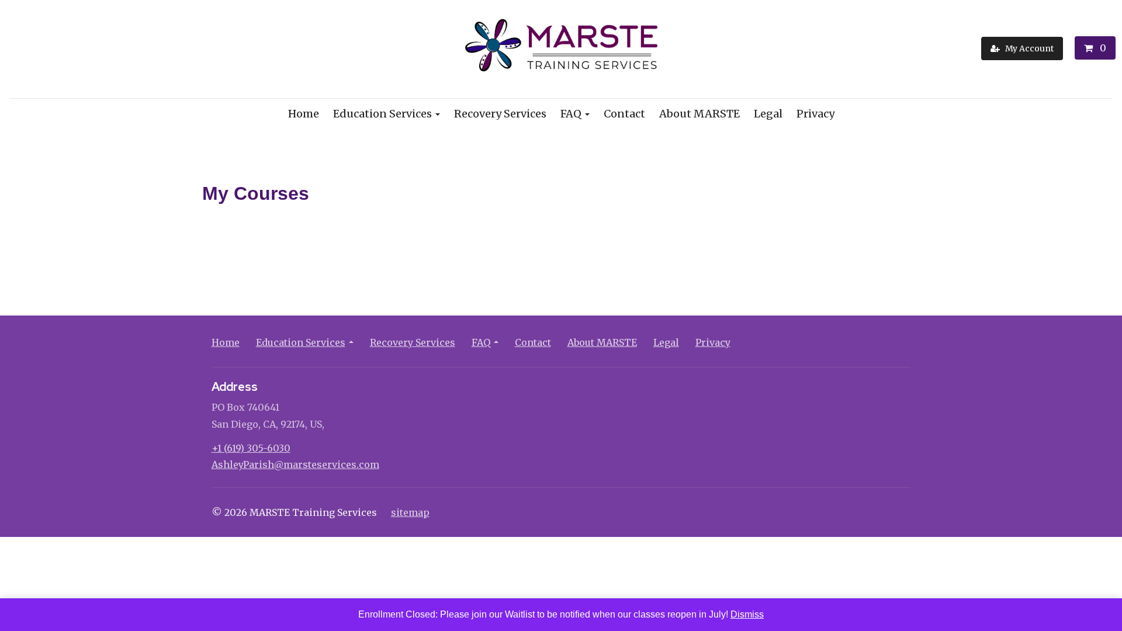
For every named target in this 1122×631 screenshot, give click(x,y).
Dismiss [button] (747, 614)
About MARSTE (699, 113)
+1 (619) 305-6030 (251, 448)
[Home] (561, 47)
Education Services (382, 113)
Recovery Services (500, 113)
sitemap (410, 512)
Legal (768, 113)
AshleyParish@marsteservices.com (295, 464)
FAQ (570, 113)
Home (303, 113)
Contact (624, 113)
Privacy (815, 113)
